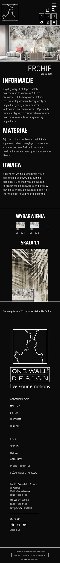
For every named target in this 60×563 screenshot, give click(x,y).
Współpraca (16, 459)
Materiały (15, 406)
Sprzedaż (14, 446)
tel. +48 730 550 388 (19, 500)
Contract (14, 426)
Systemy (14, 413)
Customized (15, 419)
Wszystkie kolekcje (19, 399)
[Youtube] (54, 22)
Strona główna (10, 311)
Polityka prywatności (30, 559)
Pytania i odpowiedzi (20, 466)
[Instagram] (47, 22)
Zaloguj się (15, 530)
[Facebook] (41, 22)
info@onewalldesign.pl (21, 508)
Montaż (14, 453)
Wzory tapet (26, 311)
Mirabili (39, 311)
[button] (48, 228)
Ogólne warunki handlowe (23, 473)
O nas (13, 439)
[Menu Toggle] (54, 5)
